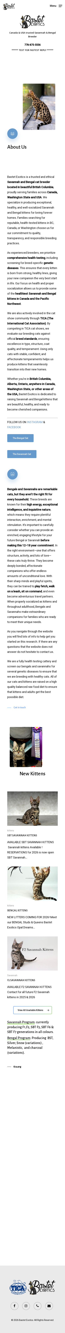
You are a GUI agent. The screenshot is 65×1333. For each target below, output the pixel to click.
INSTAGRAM (35, 422)
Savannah (12, 975)
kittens (10, 830)
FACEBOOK (14, 427)
